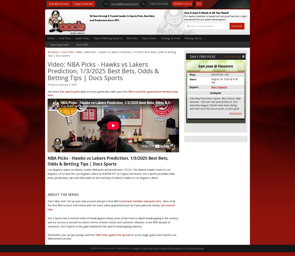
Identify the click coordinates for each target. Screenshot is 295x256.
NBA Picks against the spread (113, 235)
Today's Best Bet (83, 3)
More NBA (82, 44)
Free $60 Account (58, 3)
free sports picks (70, 91)
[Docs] (67, 21)
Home (50, 38)
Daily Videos (149, 38)
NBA (79, 52)
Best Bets (132, 38)
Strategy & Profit (170, 38)
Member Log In (182, 3)
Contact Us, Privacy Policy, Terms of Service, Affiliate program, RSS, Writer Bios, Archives (168, 248)
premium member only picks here (141, 201)
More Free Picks (232, 56)
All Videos (53, 52)
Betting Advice (193, 38)
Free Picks (65, 38)
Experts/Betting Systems (108, 38)
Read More (235, 113)
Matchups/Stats (60, 44)
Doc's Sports (219, 87)
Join (199, 3)
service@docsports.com (124, 3)
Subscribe (237, 26)
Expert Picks (82, 38)
